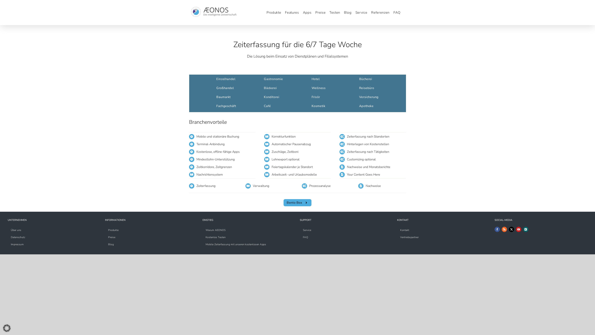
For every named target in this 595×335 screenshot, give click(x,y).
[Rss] (504, 229)
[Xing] (525, 229)
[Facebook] (497, 229)
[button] (7, 328)
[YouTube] (518, 229)
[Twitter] (511, 229)
